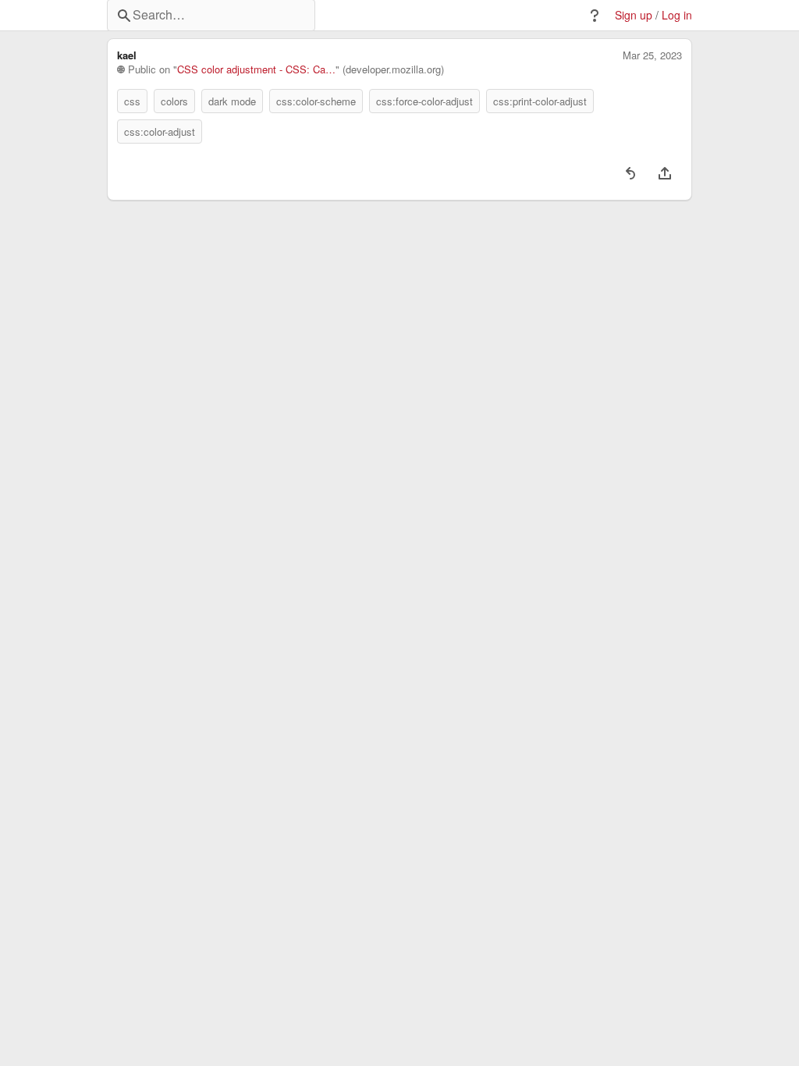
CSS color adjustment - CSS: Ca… (256, 69)
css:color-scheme (316, 101)
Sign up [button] (633, 15)
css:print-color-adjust (540, 101)
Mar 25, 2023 (652, 55)
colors (174, 101)
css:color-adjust (159, 131)
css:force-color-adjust (424, 101)
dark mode (232, 101)
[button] (594, 15)
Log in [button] (677, 15)
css (132, 101)
